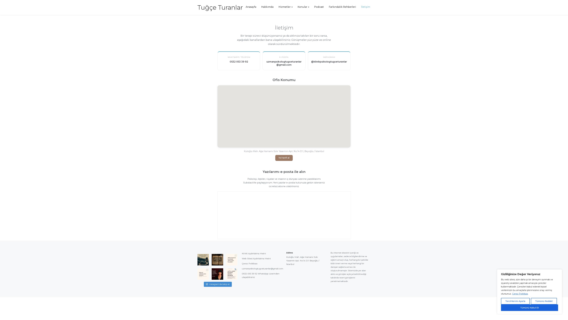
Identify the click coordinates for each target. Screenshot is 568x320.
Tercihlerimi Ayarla (515, 301)
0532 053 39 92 (249, 273)
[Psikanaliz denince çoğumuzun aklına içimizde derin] (217, 259)
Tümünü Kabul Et (529, 307)
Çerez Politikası (520, 293)
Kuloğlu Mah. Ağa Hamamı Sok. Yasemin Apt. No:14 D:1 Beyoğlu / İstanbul (302, 260)
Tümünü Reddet (544, 301)
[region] (529, 291)
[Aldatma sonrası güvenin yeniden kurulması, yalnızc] (231, 259)
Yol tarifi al (284, 157)
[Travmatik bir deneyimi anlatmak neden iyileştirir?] (203, 274)
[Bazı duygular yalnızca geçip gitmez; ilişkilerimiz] (217, 274)
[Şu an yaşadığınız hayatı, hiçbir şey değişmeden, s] (203, 259)
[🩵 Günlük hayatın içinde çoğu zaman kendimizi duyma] (231, 274)
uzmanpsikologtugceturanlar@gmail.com (262, 268)
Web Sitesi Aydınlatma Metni (256, 258)
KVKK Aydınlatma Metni (254, 253)
